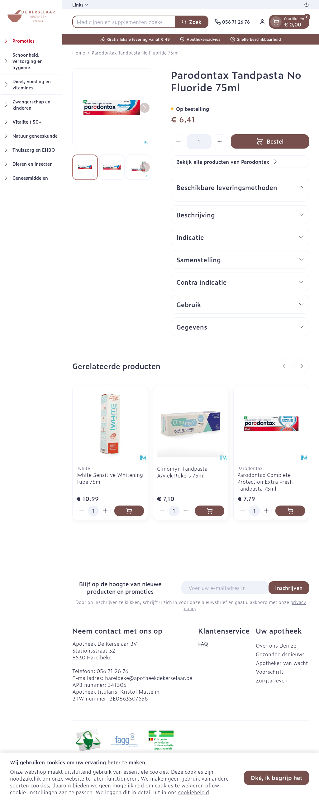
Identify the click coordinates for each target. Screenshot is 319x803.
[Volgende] (145, 108)
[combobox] (123, 22)
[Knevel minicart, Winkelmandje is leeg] (276, 21)
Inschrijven (288, 588)
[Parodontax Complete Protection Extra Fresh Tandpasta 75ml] (271, 423)
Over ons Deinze (276, 645)
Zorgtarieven (272, 680)
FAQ (203, 643)
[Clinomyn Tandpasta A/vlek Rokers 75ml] (190, 423)
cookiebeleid (193, 792)
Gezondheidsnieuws (280, 654)
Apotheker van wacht (282, 662)
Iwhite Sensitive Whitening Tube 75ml (109, 478)
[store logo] (31, 17)
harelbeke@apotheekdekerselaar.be (148, 678)
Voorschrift (269, 671)
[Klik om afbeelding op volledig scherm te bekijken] (112, 108)
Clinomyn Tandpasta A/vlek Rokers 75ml (182, 472)
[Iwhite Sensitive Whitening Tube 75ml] (110, 423)
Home (78, 53)
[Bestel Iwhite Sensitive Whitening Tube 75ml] (129, 511)
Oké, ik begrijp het (276, 777)
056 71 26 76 (112, 671)
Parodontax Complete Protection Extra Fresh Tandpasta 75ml (265, 481)
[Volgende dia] (301, 366)
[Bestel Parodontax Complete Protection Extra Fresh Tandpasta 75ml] (290, 511)
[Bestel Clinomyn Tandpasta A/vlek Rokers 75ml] (210, 511)
